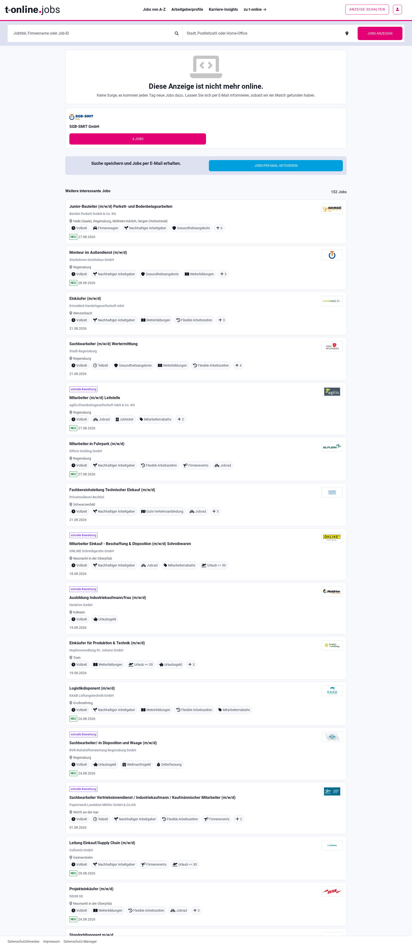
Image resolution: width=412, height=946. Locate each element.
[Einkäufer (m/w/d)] (206, 313)
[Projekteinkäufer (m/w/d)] (206, 904)
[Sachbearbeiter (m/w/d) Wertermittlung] (206, 358)
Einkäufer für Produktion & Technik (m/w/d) (107, 643)
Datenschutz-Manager (80, 941)
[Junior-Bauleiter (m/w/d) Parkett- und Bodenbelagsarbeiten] (206, 222)
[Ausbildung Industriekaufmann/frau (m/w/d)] (206, 608)
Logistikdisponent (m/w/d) (92, 688)
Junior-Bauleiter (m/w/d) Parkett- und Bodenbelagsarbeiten (120, 206)
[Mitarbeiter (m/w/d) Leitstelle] (206, 409)
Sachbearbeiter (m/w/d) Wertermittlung (103, 344)
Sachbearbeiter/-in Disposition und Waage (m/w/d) (113, 743)
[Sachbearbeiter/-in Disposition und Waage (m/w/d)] (206, 754)
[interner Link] (32, 9)
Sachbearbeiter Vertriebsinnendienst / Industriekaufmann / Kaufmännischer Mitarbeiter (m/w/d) (152, 797)
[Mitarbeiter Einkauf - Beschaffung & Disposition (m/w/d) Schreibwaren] (206, 554)
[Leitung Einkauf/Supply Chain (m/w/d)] (206, 858)
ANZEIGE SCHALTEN (367, 9)
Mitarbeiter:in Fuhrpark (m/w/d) (96, 444)
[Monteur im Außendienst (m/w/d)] (206, 268)
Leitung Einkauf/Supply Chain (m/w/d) (102, 843)
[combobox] (91, 33)
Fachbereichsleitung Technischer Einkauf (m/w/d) (112, 490)
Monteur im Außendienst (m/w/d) (98, 252)
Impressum (51, 941)
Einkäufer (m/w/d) (85, 298)
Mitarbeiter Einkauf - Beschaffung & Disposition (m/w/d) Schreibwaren (130, 543)
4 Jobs (137, 139)
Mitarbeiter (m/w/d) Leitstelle (94, 397)
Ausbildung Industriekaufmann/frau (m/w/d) (107, 597)
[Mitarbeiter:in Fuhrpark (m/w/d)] (206, 459)
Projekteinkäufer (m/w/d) (91, 889)
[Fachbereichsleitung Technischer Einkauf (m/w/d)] (206, 504)
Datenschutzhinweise (23, 941)
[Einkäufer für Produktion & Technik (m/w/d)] (206, 657)
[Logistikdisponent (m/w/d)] (206, 703)
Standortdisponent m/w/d (91, 935)
